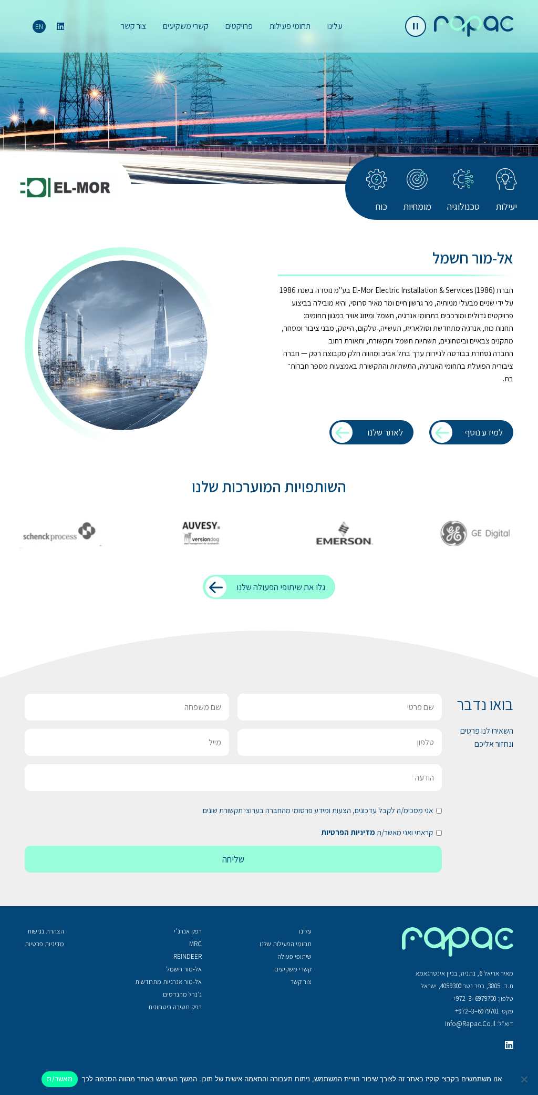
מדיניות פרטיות (44, 943)
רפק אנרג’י (188, 931)
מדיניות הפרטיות (348, 832)
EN (39, 26)
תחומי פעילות (290, 26)
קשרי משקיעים (186, 26)
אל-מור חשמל (184, 969)
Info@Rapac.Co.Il (470, 1023)
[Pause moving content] (415, 26)
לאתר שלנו (385, 432)
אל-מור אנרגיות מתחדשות (168, 981)
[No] (525, 1079)
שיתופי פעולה (294, 956)
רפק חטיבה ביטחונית (175, 1006)
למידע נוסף (484, 432)
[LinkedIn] (60, 26)
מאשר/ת (60, 1078)
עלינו (335, 26)
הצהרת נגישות (45, 931)
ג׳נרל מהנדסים (182, 994)
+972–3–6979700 (474, 998)
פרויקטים (239, 26)
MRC (195, 943)
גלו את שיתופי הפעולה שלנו (280, 587)
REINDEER (187, 956)
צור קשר (133, 26)
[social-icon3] (509, 1045)
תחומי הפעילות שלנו (286, 943)
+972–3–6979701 (477, 1011)
